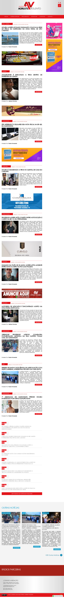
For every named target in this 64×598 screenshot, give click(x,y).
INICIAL (6, 16)
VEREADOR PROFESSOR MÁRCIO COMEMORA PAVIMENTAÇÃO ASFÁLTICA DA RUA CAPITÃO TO (11, 526)
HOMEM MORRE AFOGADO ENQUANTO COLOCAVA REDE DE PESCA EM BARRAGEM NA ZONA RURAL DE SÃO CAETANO (22, 28)
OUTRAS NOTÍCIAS (14, 16)
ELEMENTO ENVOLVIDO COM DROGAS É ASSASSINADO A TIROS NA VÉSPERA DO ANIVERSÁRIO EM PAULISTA (17, 471)
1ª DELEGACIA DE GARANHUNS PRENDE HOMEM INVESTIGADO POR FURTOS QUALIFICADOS (22, 397)
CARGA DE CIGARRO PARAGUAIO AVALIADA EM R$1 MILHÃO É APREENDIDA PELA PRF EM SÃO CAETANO (18, 437)
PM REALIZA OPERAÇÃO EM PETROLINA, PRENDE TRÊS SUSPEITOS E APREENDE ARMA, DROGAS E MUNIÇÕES (16, 480)
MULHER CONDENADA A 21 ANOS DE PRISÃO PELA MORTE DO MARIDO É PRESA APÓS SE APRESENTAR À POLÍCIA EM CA (18, 463)
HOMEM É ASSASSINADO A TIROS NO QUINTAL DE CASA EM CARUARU (22, 170)
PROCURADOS (25, 16)
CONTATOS (42, 16)
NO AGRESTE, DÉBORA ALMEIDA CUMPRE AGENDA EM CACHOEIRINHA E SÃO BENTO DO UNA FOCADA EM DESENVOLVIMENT (16, 428)
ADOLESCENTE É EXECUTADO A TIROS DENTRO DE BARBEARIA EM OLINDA (22, 75)
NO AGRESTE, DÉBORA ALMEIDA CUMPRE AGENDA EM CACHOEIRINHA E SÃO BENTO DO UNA (51, 527)
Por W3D (61, 594)
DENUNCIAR (34, 16)
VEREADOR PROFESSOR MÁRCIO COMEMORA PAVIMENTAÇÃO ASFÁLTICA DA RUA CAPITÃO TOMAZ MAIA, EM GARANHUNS (22, 336)
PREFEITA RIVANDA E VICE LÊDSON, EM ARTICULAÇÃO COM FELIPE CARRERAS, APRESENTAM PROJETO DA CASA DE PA (22, 368)
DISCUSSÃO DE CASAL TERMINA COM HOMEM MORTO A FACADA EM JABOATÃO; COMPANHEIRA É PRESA (17, 445)
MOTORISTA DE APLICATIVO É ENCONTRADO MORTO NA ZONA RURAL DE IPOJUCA (22, 307)
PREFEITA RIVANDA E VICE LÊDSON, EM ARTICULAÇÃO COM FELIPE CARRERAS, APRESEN (31, 526)
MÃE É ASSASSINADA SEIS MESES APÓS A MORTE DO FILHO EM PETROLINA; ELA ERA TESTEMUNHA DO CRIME (18, 489)
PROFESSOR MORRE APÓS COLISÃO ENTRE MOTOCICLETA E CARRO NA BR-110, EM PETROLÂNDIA (22, 218)
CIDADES (50, 16)
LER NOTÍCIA (38, 44)
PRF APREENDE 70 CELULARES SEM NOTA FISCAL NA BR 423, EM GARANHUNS (22, 125)
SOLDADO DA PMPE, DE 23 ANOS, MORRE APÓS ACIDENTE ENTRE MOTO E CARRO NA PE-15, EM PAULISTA (22, 265)
